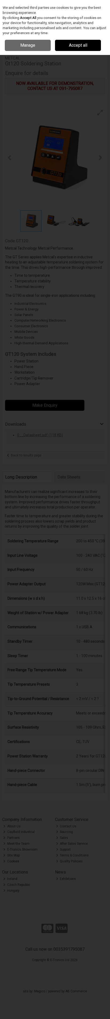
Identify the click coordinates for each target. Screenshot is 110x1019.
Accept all (78, 45)
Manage (27, 45)
